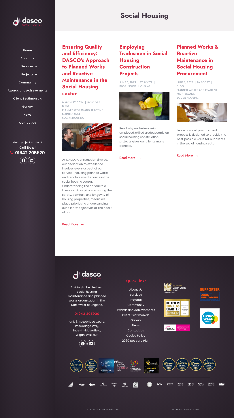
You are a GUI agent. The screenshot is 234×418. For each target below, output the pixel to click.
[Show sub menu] (36, 66)
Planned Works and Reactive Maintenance (82, 112)
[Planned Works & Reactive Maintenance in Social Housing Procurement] (202, 112)
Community (27, 82)
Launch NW (192, 409)
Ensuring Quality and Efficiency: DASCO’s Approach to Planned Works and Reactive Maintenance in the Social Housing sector (85, 70)
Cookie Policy (135, 335)
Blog (65, 106)
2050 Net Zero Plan (135, 341)
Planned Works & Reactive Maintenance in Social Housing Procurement (197, 60)
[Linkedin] (31, 160)
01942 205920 (30, 153)
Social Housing (73, 118)
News (27, 114)
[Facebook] (23, 160)
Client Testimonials (27, 98)
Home (27, 50)
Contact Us (27, 123)
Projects (27, 74)
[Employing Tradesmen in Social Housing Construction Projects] (144, 106)
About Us (27, 58)
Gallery (27, 106)
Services (27, 66)
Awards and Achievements (27, 90)
